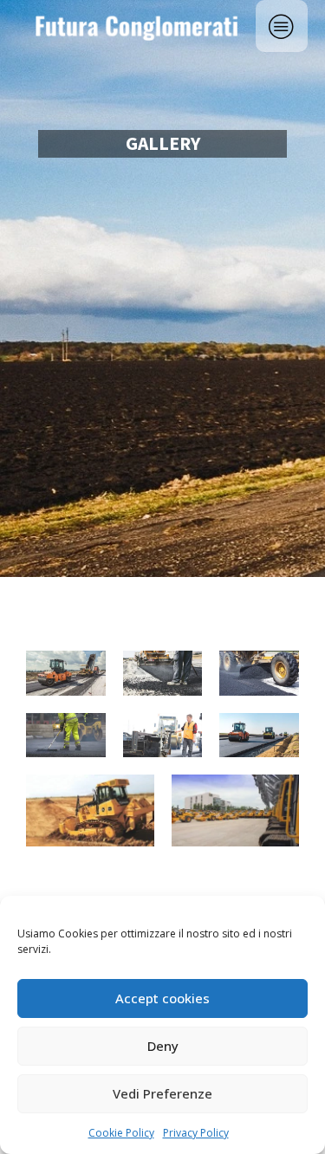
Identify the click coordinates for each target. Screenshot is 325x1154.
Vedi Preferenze (162, 1093)
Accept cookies (162, 998)
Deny (163, 1045)
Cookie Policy (121, 1132)
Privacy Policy (196, 1132)
